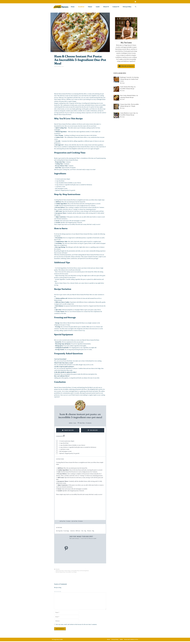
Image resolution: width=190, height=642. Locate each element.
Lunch (97, 6)
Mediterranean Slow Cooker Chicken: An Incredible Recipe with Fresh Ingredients (72, 570)
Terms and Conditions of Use (131, 639)
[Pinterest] (135, 1)
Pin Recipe (94, 430)
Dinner (90, 6)
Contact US (115, 6)
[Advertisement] (80, 80)
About (108, 639)
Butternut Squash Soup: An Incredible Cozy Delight (66, 572)
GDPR (121, 639)
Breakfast (81, 6)
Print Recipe (69, 430)
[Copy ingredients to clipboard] (64, 436)
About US (106, 6)
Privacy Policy (127, 6)
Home (72, 6)
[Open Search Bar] (135, 6)
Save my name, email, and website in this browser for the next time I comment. (76, 624)
